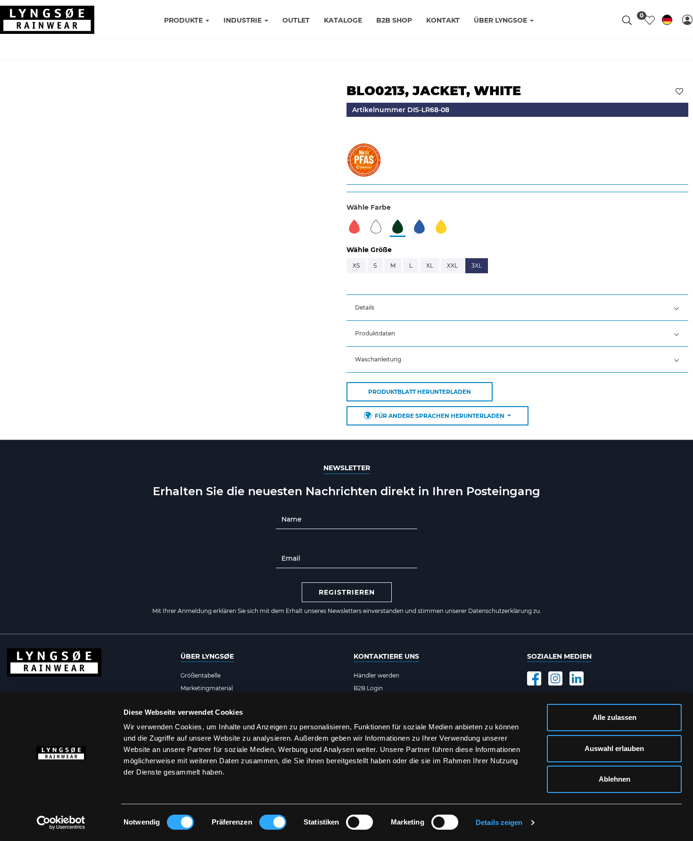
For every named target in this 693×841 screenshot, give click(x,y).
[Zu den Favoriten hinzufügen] (680, 90)
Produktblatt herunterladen (419, 391)
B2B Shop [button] (394, 20)
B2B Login (368, 688)
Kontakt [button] (443, 20)
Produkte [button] (184, 20)
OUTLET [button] (296, 20)
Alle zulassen (614, 717)
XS (356, 265)
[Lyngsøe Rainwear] (47, 20)
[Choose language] (667, 21)
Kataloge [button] (343, 20)
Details (364, 307)
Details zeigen (499, 822)
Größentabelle (201, 675)
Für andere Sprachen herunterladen (439, 415)
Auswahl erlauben (614, 748)
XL (429, 265)
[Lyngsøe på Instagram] (555, 678)
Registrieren (347, 592)
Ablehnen (614, 779)
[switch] (272, 822)
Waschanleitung (378, 359)
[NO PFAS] (363, 159)
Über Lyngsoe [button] (501, 20)
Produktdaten (375, 333)
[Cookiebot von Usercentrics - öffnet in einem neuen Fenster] (61, 823)
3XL (476, 265)
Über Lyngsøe (207, 656)
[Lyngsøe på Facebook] (534, 678)
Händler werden (376, 675)
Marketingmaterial (207, 688)
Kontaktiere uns (386, 656)
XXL (452, 265)
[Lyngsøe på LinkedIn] (576, 678)
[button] (687, 19)
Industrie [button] (243, 20)
